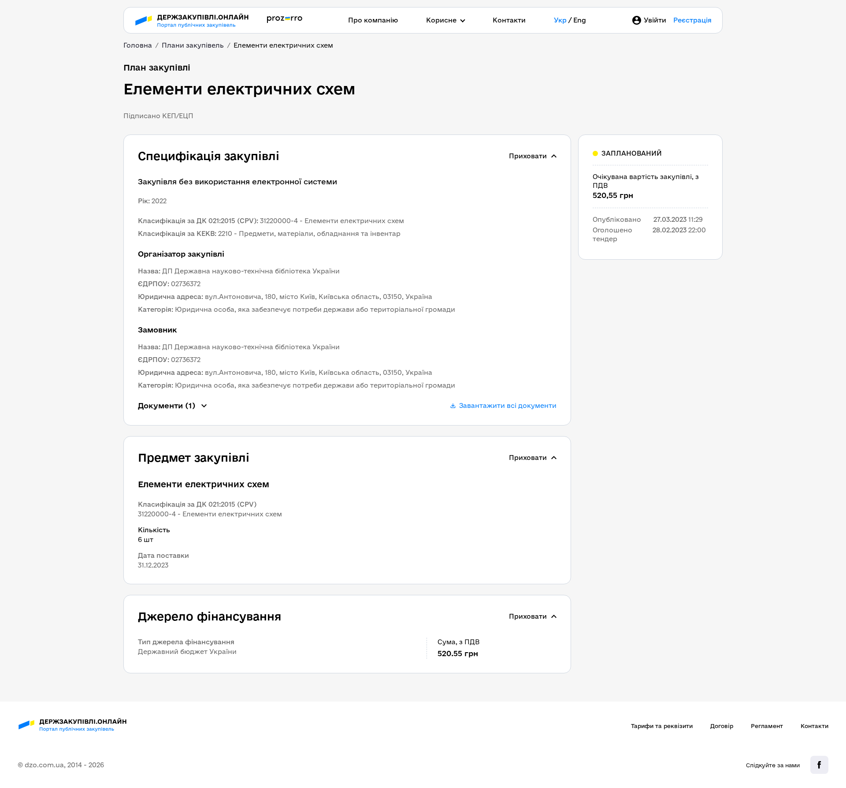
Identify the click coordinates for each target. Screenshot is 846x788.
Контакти (509, 20)
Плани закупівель (193, 45)
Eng (579, 20)
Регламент (767, 726)
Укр (560, 20)
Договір (721, 726)
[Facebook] (819, 765)
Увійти (655, 20)
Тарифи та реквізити (662, 726)
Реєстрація (692, 20)
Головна (137, 45)
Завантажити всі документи (508, 405)
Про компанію (373, 20)
